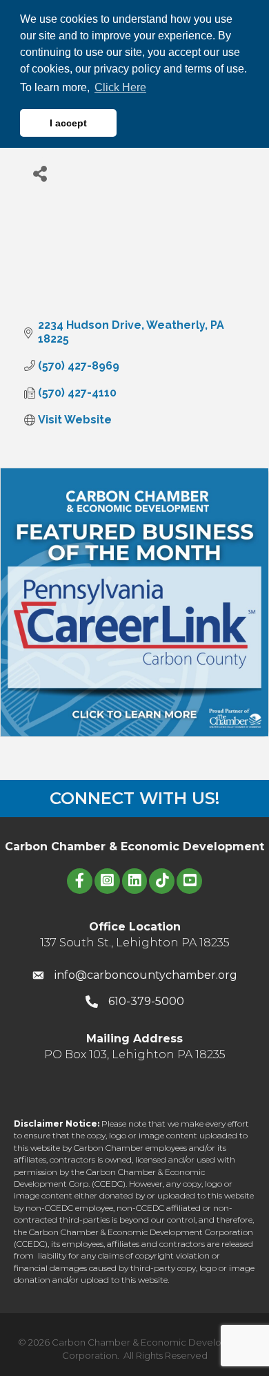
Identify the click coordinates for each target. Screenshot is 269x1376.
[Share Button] (39, 173)
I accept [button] (68, 122)
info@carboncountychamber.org (145, 975)
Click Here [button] (120, 87)
